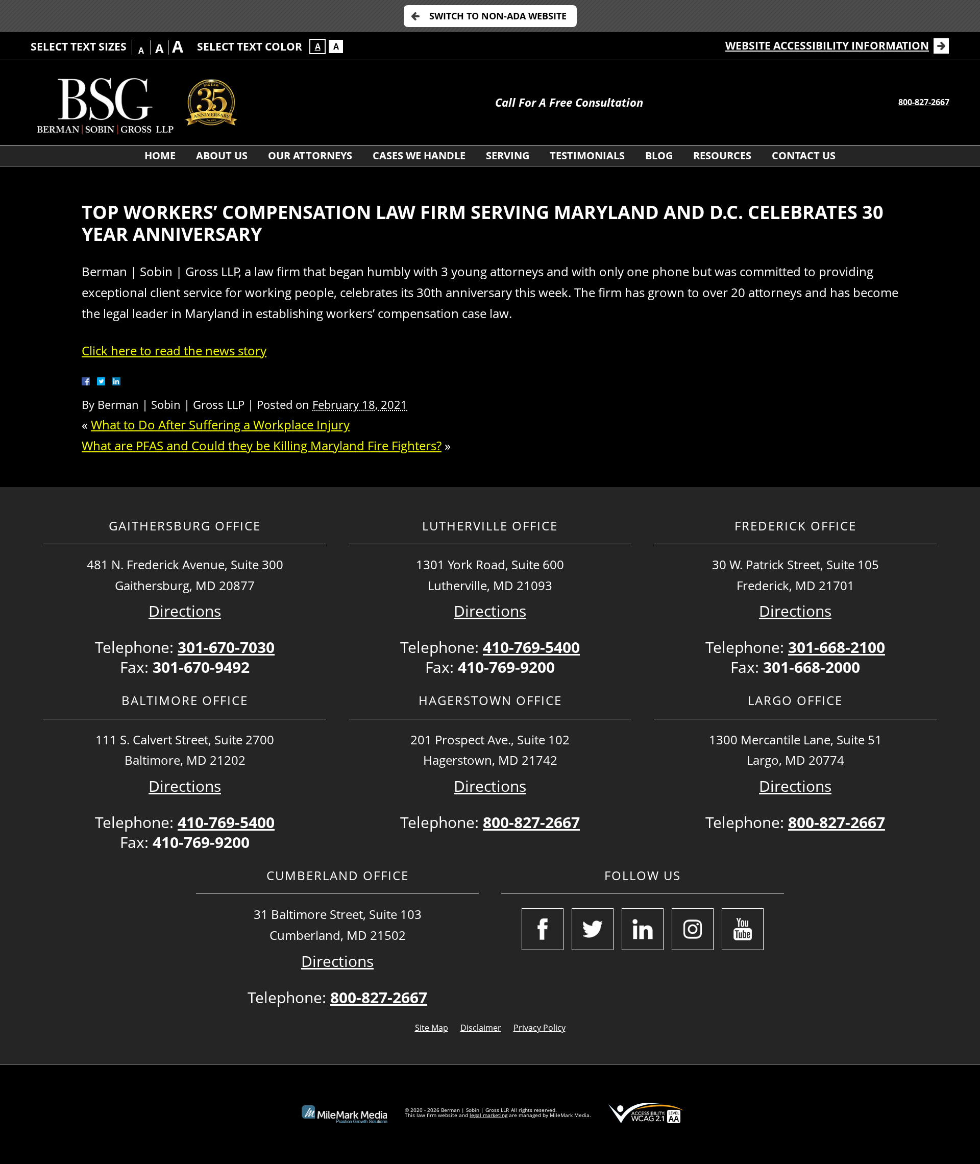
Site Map (431, 1027)
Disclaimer (480, 1027)
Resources (722, 155)
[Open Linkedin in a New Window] (643, 929)
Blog (659, 155)
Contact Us (804, 155)
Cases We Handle (419, 155)
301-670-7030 (226, 647)
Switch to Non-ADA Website (498, 16)
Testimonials (587, 155)
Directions (185, 611)
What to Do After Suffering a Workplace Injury (220, 424)
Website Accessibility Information (827, 45)
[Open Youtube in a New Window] (743, 929)
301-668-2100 (836, 647)
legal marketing (488, 1115)
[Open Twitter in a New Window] (593, 929)
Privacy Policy (539, 1027)
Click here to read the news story (174, 350)
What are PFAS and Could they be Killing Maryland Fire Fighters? (262, 445)
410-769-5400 (531, 647)
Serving (507, 155)
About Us (222, 155)
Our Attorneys (310, 155)
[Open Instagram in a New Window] (693, 929)
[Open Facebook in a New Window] (543, 929)
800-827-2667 (923, 102)
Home (160, 155)
